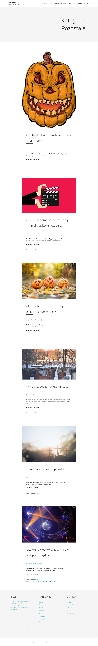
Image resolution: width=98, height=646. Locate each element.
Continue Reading (32, 159)
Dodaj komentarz (45, 149)
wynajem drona (17, 627)
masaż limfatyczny (17, 613)
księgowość (26, 610)
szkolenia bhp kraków (15, 625)
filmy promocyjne (15, 607)
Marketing (63, 3)
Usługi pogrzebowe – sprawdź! (45, 469)
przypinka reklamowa (19, 621)
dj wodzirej (48, 581)
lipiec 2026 (69, 602)
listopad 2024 (70, 605)
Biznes (45, 3)
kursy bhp (29, 611)
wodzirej (54, 581)
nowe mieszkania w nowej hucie (25, 617)
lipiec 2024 (69, 610)
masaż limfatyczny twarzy (25, 613)
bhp (19, 601)
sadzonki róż (15, 623)
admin (38, 149)
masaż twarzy (13, 615)
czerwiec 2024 (70, 613)
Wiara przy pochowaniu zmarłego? (47, 386)
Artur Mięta (29, 563)
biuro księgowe (24, 601)
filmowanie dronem (26, 605)
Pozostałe (87, 3)
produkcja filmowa (27, 619)
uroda (20, 625)
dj (33, 581)
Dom (51, 3)
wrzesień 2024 (70, 607)
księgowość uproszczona (22, 611)
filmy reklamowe (24, 607)
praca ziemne (13, 619)
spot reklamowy (21, 623)
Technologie (72, 3)
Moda (40, 613)
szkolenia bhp (27, 623)
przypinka (13, 621)
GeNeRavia (13, 3)
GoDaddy (44, 642)
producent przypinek (20, 619)
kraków (14, 609)
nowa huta (18, 615)
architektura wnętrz (14, 601)
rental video (25, 621)
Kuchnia (57, 3)
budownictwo (24, 603)
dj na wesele (37, 581)
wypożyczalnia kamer (21, 629)
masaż (12, 613)
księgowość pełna (14, 611)
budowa (20, 603)
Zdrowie (80, 3)
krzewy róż (20, 609)
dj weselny (43, 581)
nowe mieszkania (23, 615)
